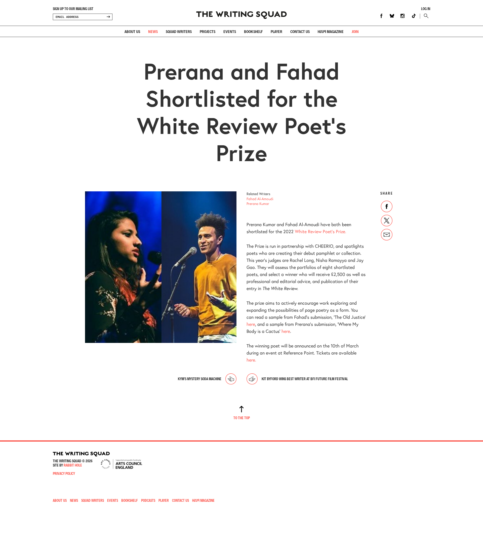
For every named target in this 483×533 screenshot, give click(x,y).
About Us (132, 31)
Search (425, 16)
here (251, 324)
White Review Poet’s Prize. (320, 231)
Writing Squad (241, 13)
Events (229, 31)
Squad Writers (179, 31)
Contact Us (180, 500)
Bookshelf (253, 31)
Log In (425, 9)
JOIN (355, 31)
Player (276, 31)
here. (251, 360)
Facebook (381, 16)
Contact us (300, 31)
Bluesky (392, 16)
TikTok (414, 16)
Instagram (402, 16)
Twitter (386, 220)
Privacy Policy (64, 473)
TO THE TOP (241, 418)
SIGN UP (108, 17)
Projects (207, 31)
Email (386, 234)
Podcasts (148, 500)
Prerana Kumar (258, 203)
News (153, 31)
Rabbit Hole (73, 465)
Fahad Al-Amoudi (260, 198)
